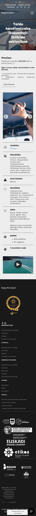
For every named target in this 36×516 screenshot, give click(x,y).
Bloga (3, 388)
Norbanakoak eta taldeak (9, 330)
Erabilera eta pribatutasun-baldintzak (14, 399)
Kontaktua (4, 391)
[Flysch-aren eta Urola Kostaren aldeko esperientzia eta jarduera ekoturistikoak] (15, 13)
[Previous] (6, 116)
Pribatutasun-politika (8, 402)
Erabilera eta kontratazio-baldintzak (13, 408)
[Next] (30, 116)
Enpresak (4, 333)
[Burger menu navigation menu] (32, 13)
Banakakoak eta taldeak (9, 347)
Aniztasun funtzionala (8, 339)
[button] (31, 511)
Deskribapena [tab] (9, 84)
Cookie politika (6, 405)
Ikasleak (4, 336)
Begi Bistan (5, 385)
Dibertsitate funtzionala (9, 376)
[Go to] (16, 2)
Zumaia (13, 148)
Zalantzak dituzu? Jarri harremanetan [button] (18, 512)
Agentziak (4, 371)
